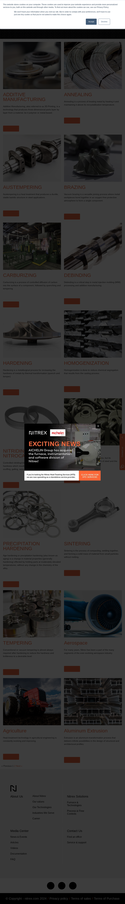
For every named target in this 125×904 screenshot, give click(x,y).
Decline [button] (104, 22)
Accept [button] (91, 22)
